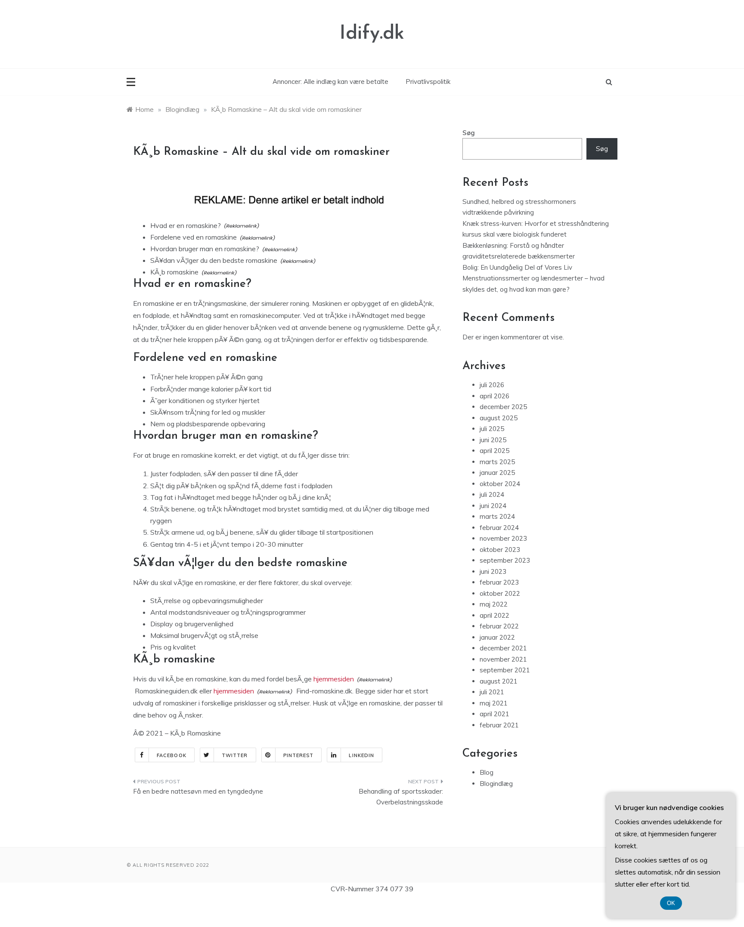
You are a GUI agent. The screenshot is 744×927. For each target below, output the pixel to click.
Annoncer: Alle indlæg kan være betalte (330, 81)
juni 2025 (493, 440)
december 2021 (503, 648)
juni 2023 (493, 571)
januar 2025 (497, 472)
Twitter (235, 755)
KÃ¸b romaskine (174, 272)
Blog (486, 772)
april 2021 (494, 714)
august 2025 (499, 418)
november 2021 (503, 659)
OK (671, 903)
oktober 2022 (500, 593)
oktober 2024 (500, 484)
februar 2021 (499, 725)
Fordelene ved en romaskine (193, 237)
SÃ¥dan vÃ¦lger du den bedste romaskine (213, 260)
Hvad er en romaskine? (185, 225)
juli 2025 (492, 429)
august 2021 (499, 681)
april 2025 (494, 451)
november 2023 (503, 538)
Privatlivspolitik (428, 81)
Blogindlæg (496, 783)
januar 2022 (497, 637)
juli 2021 (492, 692)
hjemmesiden (333, 678)
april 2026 (494, 396)
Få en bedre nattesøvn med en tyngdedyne (198, 791)
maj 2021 (494, 703)
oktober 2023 (500, 549)
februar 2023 (499, 582)
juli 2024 (492, 494)
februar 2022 (499, 626)
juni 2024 (493, 506)
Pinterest (298, 755)
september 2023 (505, 560)
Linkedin (361, 755)
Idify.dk (372, 33)
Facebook (171, 755)
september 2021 (505, 670)
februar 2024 (499, 528)
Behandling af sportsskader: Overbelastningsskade (401, 797)
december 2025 (503, 407)
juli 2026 (492, 385)
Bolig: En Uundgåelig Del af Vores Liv (517, 267)
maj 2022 (494, 604)
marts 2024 (497, 516)
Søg (468, 133)
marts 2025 (497, 462)
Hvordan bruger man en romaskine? (204, 248)
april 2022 (494, 615)
